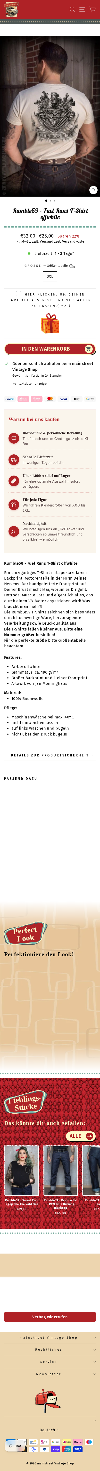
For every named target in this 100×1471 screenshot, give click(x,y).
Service (49, 1362)
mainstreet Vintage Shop (49, 1338)
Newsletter (48, 1374)
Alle (75, 1136)
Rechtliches (49, 1350)
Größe (47, 266)
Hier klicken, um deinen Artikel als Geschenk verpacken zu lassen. (51, 300)
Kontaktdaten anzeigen (30, 384)
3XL (50, 276)
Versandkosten (74, 241)
